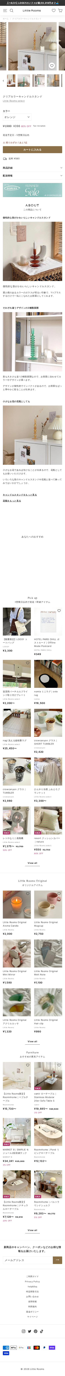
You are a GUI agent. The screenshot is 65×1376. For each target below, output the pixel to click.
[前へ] (5, 80)
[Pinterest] (35, 1331)
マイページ (32, 1316)
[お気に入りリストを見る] (54, 10)
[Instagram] (23, 1331)
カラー (6, 111)
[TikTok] (41, 1331)
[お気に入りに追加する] (52, 66)
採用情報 (32, 1301)
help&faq (32, 1286)
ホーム (6, 18)
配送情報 (8, 175)
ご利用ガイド (32, 1276)
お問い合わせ (32, 1296)
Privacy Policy (32, 1281)
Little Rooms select (14, 100)
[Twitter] (29, 1331)
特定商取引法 (32, 1291)
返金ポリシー (32, 1311)
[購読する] (57, 1260)
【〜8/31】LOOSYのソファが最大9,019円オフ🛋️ (32, 2)
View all (32, 863)
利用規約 (32, 1306)
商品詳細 (8, 167)
